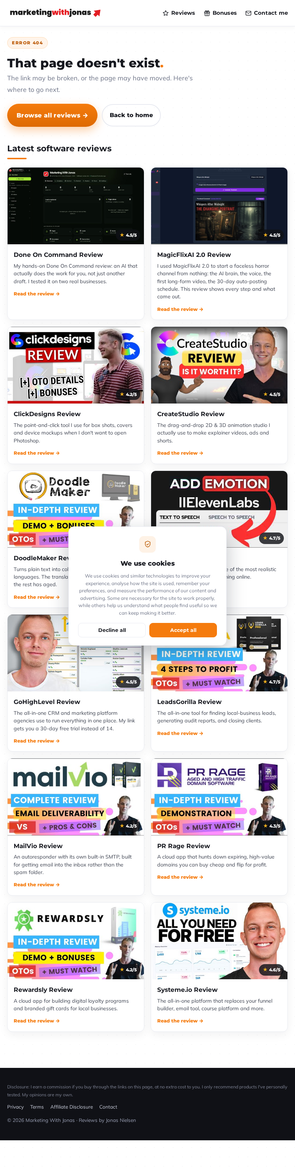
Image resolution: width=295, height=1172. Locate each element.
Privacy (15, 1107)
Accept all (183, 630)
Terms (37, 1107)
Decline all (112, 630)
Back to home (131, 115)
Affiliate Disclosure (71, 1107)
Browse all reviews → (52, 115)
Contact (108, 1107)
